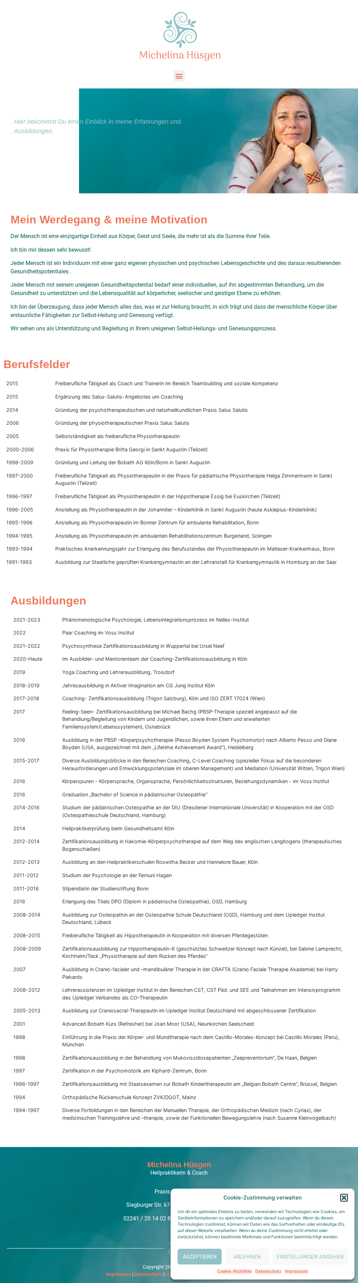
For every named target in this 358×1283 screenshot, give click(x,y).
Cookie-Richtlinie (234, 1271)
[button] (344, 1197)
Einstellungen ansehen (310, 1257)
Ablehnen (247, 1257)
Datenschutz (268, 1271)
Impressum (296, 1271)
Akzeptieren (200, 1257)
